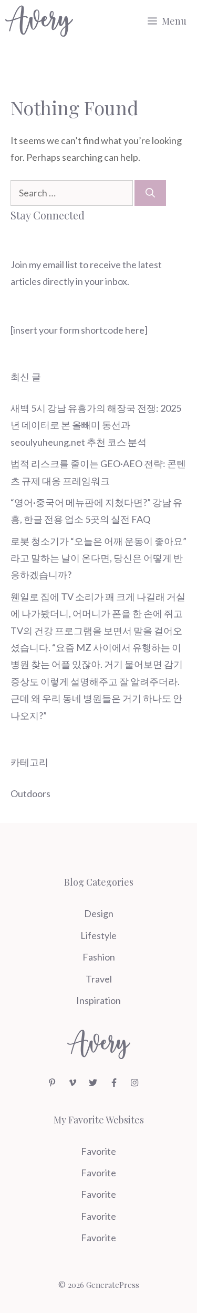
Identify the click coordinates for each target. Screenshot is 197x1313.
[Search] (150, 193)
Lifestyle (98, 935)
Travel (99, 979)
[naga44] (39, 21)
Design (98, 913)
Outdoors (30, 793)
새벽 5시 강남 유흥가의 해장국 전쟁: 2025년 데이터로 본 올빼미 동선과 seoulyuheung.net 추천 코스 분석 (96, 425)
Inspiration (98, 1000)
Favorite (98, 1151)
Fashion (98, 957)
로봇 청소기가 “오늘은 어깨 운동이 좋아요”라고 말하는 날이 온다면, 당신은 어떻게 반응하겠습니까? (98, 558)
